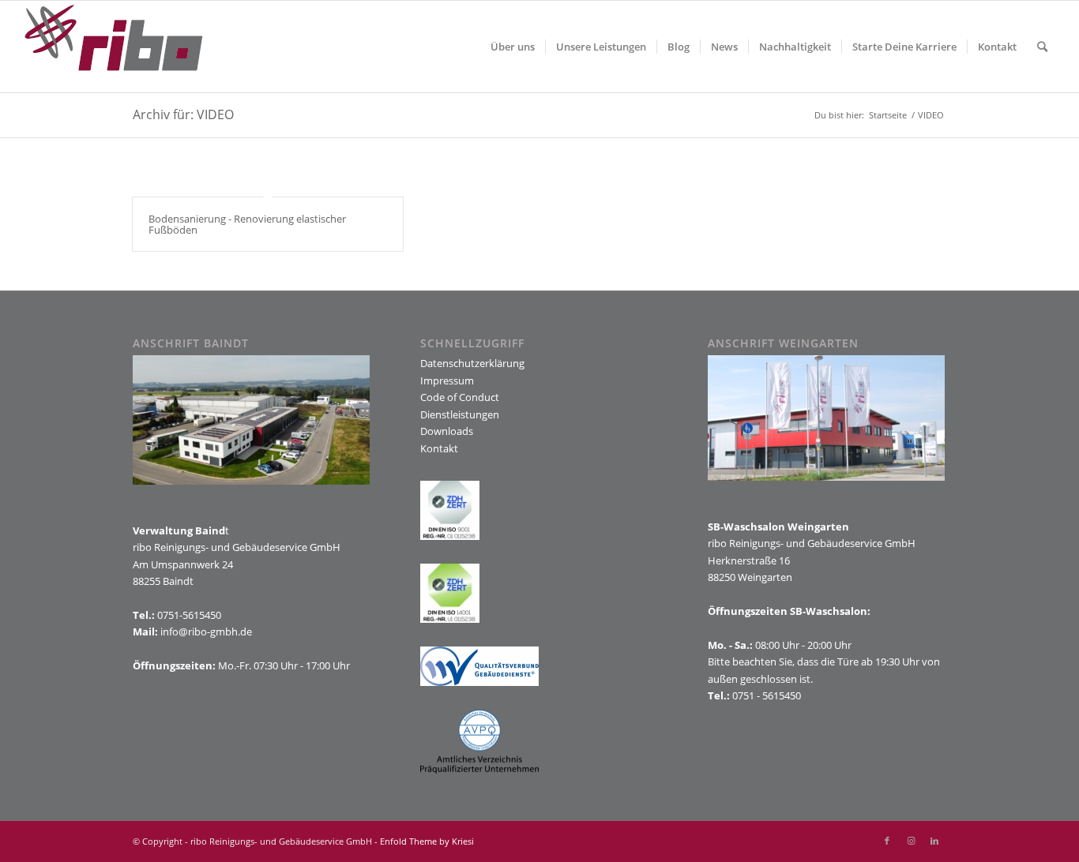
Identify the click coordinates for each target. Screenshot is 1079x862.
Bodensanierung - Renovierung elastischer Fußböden (247, 224)
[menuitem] (512, 46)
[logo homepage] (114, 46)
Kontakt (439, 448)
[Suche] (1042, 46)
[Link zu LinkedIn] (934, 841)
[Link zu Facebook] (887, 841)
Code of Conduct (459, 397)
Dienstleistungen (459, 414)
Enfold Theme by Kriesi (427, 841)
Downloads (446, 431)
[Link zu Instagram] (911, 841)
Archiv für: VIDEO (183, 114)
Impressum (447, 380)
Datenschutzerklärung (472, 363)
